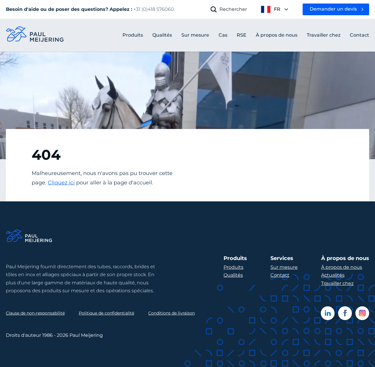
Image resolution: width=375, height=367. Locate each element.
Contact (279, 275)
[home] (35, 35)
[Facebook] (345, 313)
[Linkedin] (328, 313)
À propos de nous (341, 267)
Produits (132, 35)
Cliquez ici (61, 182)
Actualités (333, 275)
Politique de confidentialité (106, 313)
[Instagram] (362, 313)
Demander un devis (333, 9)
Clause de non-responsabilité (35, 313)
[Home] (29, 237)
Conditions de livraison (171, 313)
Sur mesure (284, 267)
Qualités (233, 275)
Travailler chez (337, 283)
